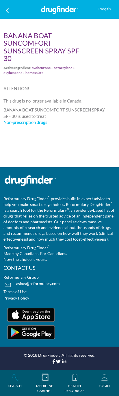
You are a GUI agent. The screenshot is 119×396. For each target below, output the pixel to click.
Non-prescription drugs (25, 122)
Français (104, 9)
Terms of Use (15, 291)
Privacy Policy (16, 297)
